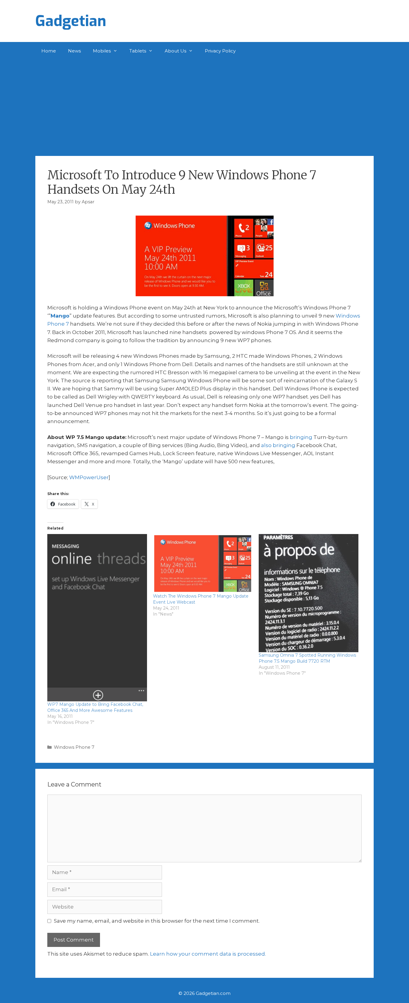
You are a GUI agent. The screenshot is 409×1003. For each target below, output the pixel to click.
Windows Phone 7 (74, 747)
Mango (60, 316)
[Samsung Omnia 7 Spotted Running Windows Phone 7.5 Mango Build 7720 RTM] (308, 593)
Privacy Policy (220, 51)
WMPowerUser (89, 477)
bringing (301, 437)
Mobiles (102, 51)
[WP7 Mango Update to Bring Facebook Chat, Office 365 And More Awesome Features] (97, 617)
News (74, 51)
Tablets (137, 51)
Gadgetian (70, 21)
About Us (175, 51)
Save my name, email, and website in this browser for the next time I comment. (157, 921)
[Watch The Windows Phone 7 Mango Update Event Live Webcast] (203, 563)
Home (48, 51)
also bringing (278, 445)
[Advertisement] (204, 105)
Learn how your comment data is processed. (208, 954)
